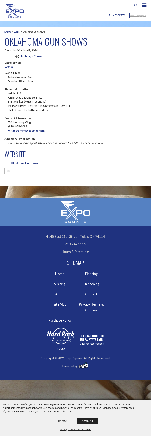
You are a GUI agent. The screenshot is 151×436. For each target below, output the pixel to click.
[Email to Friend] (8, 171)
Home (59, 274)
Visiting (59, 284)
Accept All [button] (87, 420)
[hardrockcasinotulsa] (75, 338)
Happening (91, 284)
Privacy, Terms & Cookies (91, 307)
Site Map (59, 304)
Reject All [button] (63, 420)
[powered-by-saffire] (83, 365)
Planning (91, 274)
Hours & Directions (76, 252)
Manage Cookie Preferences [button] (75, 429)
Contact (91, 294)
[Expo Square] (15, 11)
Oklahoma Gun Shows (25, 163)
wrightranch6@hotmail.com (26, 130)
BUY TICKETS (117, 15)
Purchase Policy (60, 320)
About (59, 294)
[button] (146, 6)
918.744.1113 (75, 244)
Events (7, 31)
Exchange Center (32, 56)
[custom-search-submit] (135, 5)
